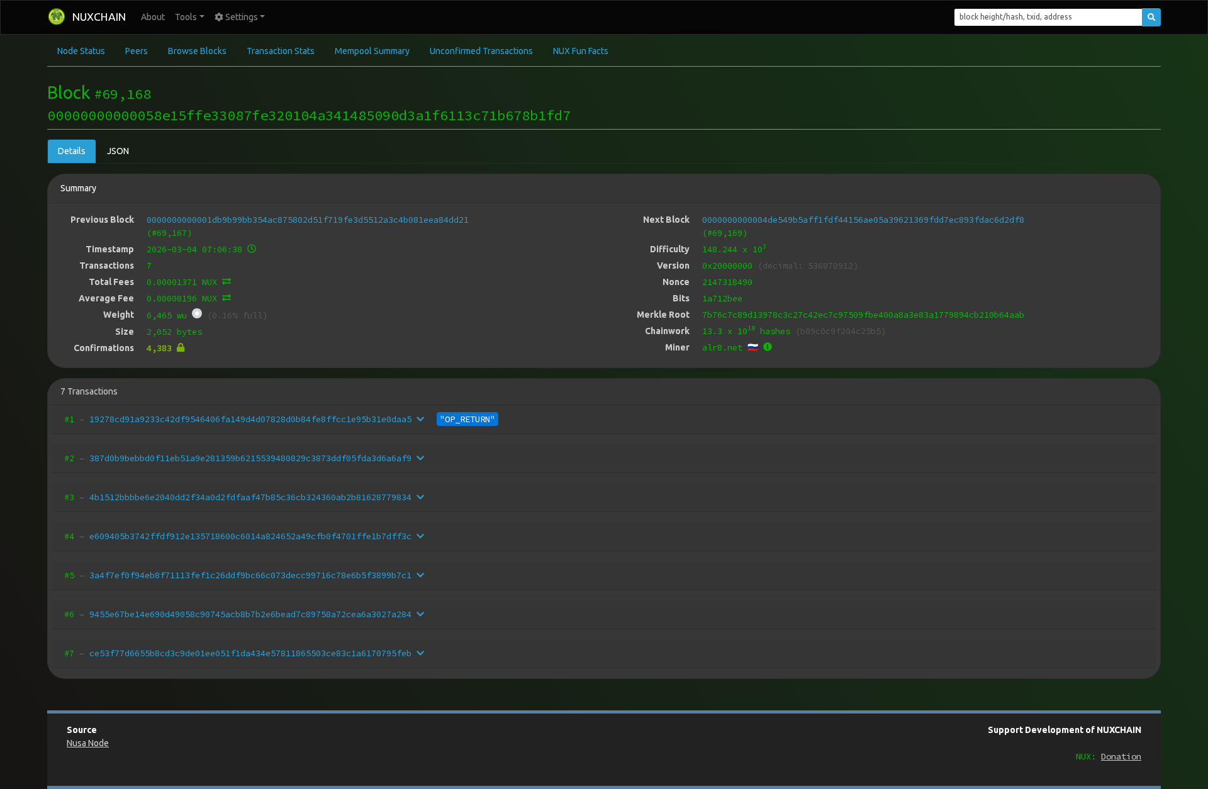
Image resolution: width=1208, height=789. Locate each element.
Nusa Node (88, 743)
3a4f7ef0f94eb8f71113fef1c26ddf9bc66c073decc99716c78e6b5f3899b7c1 (250, 575)
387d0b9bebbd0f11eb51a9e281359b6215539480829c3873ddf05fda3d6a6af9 (250, 458)
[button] (190, 17)
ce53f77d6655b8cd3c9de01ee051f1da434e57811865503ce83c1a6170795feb (250, 653)
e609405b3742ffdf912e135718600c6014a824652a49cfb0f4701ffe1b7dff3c (250, 536)
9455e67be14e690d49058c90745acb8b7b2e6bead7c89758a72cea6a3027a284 (250, 614)
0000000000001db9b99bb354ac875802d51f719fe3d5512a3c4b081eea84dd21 (308, 219)
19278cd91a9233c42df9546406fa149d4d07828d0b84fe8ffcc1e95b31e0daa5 (250, 419)
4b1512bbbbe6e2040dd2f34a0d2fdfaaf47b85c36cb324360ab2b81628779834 (250, 497)
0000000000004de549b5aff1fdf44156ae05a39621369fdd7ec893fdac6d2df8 (863, 219)
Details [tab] (72, 151)
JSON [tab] (118, 151)
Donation (1121, 756)
